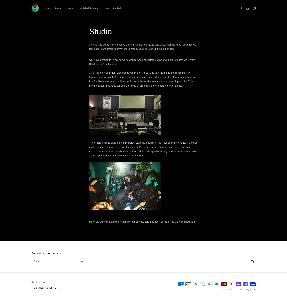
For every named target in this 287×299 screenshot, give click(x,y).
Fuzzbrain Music (233, 290)
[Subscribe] (82, 261)
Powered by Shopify (248, 290)
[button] (241, 8)
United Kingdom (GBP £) (45, 288)
